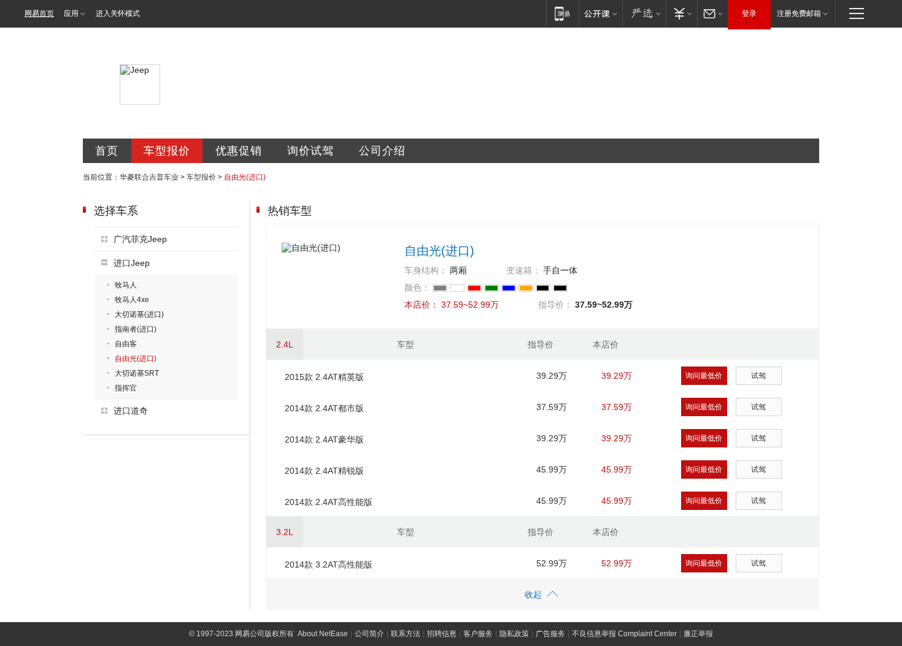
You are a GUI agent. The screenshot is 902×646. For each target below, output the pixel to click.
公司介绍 (382, 151)
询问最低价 (703, 375)
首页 (106, 151)
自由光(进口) (135, 358)
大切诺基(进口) (139, 314)
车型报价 (167, 151)
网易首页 (39, 13)
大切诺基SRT (137, 373)
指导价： (555, 305)
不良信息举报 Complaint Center (624, 633)
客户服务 (478, 633)
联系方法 (405, 633)
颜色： (417, 287)
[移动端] (562, 13)
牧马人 (126, 285)
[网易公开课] (600, 13)
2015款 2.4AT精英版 (324, 377)
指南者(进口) (135, 329)
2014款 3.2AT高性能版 (328, 564)
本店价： (421, 305)
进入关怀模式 (118, 13)
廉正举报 (698, 633)
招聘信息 (442, 633)
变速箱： (523, 270)
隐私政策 (514, 633)
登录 (749, 13)
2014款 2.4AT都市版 (324, 408)
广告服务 (550, 633)
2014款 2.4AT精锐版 (324, 471)
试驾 (758, 375)
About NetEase (323, 633)
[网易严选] (644, 13)
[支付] (681, 13)
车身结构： (425, 270)
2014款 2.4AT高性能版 (328, 502)
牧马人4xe (132, 299)
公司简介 (369, 633)
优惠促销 (238, 151)
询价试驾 (310, 151)
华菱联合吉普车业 (149, 177)
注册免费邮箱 (799, 13)
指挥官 (126, 388)
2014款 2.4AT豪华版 (324, 439)
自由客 (126, 344)
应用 (71, 13)
